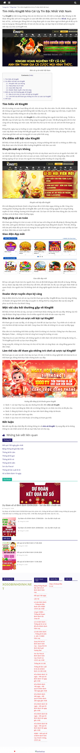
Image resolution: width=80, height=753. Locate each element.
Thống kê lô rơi (8, 459)
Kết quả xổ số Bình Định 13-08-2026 (29, 562)
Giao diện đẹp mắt (14, 88)
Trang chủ (5, 7)
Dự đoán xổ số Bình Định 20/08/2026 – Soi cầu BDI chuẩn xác (39, 528)
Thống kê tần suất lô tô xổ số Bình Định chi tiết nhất (40, 669)
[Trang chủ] (4, 2)
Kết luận (7, 99)
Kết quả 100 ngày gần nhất (12, 445)
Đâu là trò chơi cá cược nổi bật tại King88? (22, 94)
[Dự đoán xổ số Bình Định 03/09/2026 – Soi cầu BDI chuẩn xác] (40, 484)
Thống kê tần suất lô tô (11, 470)
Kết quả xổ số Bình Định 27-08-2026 (29, 543)
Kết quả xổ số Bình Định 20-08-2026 (29, 552)
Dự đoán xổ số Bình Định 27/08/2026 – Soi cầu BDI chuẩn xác (39, 518)
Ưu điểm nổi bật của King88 (14, 81)
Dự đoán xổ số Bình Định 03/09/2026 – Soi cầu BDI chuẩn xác (31, 505)
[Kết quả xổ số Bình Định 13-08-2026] (9, 562)
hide (31, 75)
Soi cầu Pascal (7, 466)
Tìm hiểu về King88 (11, 79)
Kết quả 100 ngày (40, 595)
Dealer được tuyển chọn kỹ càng (18, 90)
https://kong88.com (22, 748)
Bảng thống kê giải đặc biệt (12, 449)
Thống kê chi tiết (40, 663)
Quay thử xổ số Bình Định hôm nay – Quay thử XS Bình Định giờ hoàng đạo (40, 646)
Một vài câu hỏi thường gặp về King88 (18, 92)
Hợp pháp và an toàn (15, 86)
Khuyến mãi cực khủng (15, 83)
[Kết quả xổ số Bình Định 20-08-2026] (9, 552)
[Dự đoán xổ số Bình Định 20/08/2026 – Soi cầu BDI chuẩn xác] (9, 528)
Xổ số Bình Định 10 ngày (11, 473)
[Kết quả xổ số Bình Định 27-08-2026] (9, 543)
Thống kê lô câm (8, 452)
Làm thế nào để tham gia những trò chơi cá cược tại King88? (28, 96)
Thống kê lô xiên (8, 463)
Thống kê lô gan (8, 456)
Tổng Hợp (13, 7)
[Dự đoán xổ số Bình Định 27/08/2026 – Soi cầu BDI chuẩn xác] (9, 519)
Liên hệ (36, 599)
